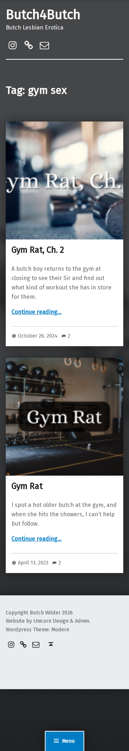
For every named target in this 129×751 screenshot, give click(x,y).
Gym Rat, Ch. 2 (37, 250)
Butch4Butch (43, 15)
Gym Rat (27, 486)
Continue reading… (36, 311)
